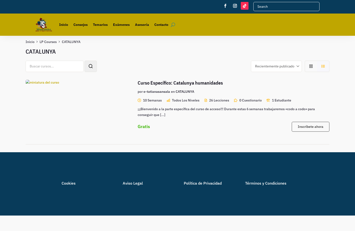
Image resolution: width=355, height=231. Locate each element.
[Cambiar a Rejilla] (311, 66)
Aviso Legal (133, 183)
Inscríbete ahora (310, 126)
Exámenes (121, 24)
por (140, 91)
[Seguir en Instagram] (235, 6)
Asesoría (142, 24)
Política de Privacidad (203, 183)
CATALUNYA (185, 91)
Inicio (63, 24)
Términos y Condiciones (265, 183)
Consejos (80, 24)
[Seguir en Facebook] (225, 6)
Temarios (100, 24)
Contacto (161, 24)
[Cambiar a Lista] (323, 66)
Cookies (69, 183)
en (173, 91)
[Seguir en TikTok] (244, 6)
